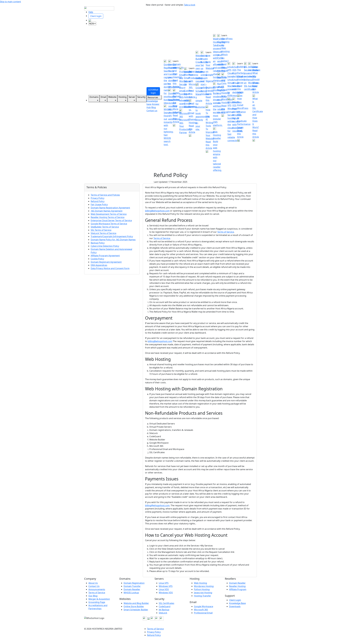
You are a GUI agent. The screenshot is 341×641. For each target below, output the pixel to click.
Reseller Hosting (237, 586)
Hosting (123, 97)
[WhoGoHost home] (99, 8)
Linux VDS (164, 589)
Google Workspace (203, 606)
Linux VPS (164, 583)
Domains (94, 97)
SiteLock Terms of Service (103, 233)
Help (90, 12)
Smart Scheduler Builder (136, 609)
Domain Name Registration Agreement (110, 207)
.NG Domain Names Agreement (106, 210)
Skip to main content (10, 1)
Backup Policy (98, 242)
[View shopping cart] (89, 20)
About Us (93, 583)
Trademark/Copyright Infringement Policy (112, 236)
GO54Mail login (153, 91)
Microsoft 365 (201, 609)
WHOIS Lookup (131, 592)
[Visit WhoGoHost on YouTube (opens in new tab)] (157, 618)
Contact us (152, 110)
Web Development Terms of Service (109, 214)
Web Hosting (200, 583)
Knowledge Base (237, 603)
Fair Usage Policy (99, 204)
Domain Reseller (132, 589)
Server (132, 97)
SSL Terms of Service (101, 230)
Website (112, 97)
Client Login (235, 600)
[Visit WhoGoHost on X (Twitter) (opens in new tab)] (148, 618)
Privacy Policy (97, 198)
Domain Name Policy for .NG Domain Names (113, 239)
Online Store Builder (134, 606)
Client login (96, 16)
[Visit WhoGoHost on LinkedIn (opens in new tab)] (162, 618)
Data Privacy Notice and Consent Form (110, 268)
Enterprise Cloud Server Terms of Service (111, 220)
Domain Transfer (132, 586)
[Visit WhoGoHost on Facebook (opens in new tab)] (145, 618)
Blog (153, 107)
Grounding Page (96, 602)
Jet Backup (164, 609)
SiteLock (163, 612)
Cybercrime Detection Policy (105, 246)
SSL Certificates (166, 603)
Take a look (189, 4)
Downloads (235, 606)
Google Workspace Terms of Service (109, 223)
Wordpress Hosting (204, 586)
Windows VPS (165, 586)
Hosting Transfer (202, 595)
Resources (153, 97)
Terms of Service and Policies (105, 194)
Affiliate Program (237, 589)
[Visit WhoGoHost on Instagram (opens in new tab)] (153, 618)
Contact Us (94, 586)
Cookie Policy (97, 258)
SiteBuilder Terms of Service (105, 226)
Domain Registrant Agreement (106, 261)
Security (141, 97)
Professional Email (203, 612)
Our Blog (93, 595)
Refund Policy (97, 201)
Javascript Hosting (203, 592)
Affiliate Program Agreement (105, 255)
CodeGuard (164, 606)
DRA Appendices (99, 265)
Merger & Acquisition (99, 598)
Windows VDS (166, 592)
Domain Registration (134, 583)
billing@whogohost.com (157, 210)
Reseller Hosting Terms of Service (107, 217)
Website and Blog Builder (136, 603)
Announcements (96, 589)
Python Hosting (202, 589)
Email (103, 97)
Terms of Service (225, 231)
